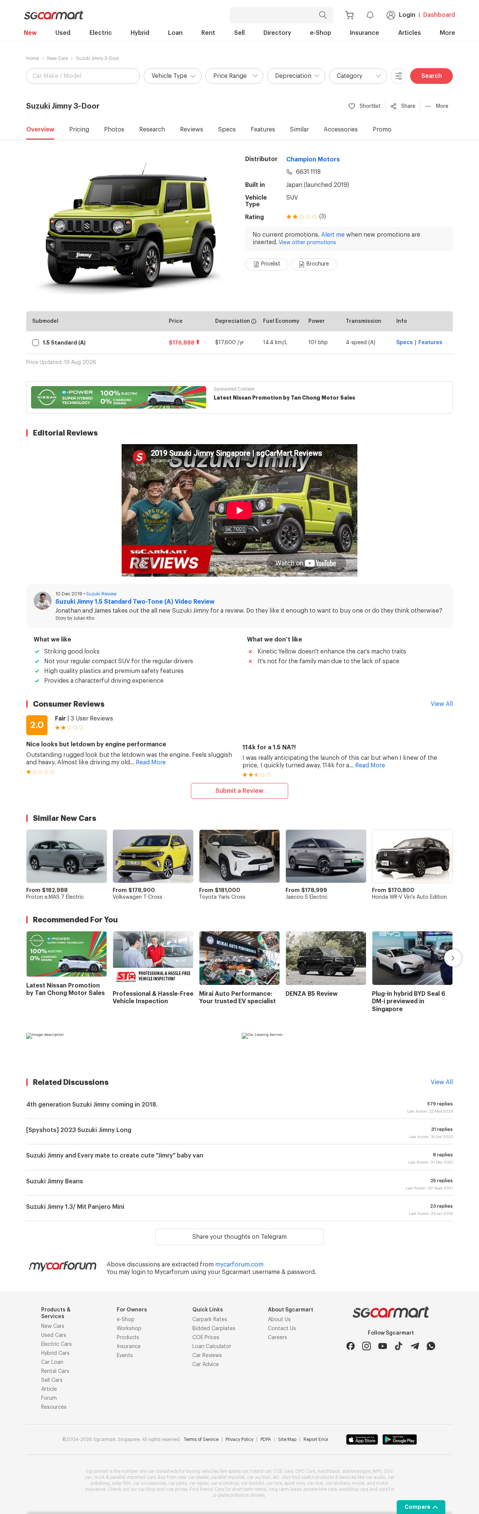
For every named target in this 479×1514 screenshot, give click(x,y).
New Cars (57, 58)
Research (152, 130)
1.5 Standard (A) (64, 342)
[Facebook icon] (350, 1346)
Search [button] (431, 76)
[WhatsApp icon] (431, 1346)
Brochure (317, 264)
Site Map (287, 1439)
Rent (208, 33)
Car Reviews (207, 1355)
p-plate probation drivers (239, 1495)
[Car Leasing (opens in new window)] (347, 1048)
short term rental (249, 1489)
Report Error (315, 1439)
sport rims (294, 1483)
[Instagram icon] (366, 1346)
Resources (54, 1407)
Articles (409, 33)
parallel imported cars (133, 1477)
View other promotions (307, 242)
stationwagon (356, 1471)
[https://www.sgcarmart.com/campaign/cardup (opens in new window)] (131, 1048)
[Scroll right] (444, 958)
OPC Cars (305, 1471)
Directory (277, 33)
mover (358, 1483)
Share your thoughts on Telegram (239, 1237)
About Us (279, 1319)
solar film (121, 1483)
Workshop (129, 1328)
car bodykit (252, 1483)
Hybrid (140, 33)
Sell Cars (51, 1380)
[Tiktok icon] (398, 1346)
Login (407, 15)
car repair (198, 1483)
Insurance (364, 33)
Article (49, 1389)
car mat (315, 1483)
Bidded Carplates (213, 1328)
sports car (238, 1471)
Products (128, 1337)
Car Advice (205, 1364)
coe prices (176, 1489)
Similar (299, 130)
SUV (292, 198)
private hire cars (320, 1489)
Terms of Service (201, 1439)
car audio (375, 1477)
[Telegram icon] (415, 1346)
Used (62, 33)
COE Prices (205, 1337)
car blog (146, 1489)
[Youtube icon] (382, 1346)
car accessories (149, 1483)
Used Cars (53, 1335)
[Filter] (398, 76)
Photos (114, 130)
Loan (175, 33)
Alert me (333, 235)
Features (263, 130)
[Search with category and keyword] (323, 15)
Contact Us (282, 1328)
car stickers (338, 1483)
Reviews (191, 130)
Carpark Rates (209, 1319)
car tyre (274, 1483)
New (30, 33)
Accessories (341, 130)
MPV (377, 1471)
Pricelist (270, 264)
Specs (227, 130)
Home (32, 58)
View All (442, 704)
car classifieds (163, 1471)
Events (125, 1355)
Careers (277, 1337)
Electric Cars (56, 1344)
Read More (151, 762)
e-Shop (320, 33)
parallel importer (228, 1477)
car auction (259, 1477)
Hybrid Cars (55, 1353)
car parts (177, 1483)
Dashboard (439, 15)
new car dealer (193, 1477)
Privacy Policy (239, 1439)
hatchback (329, 1471)
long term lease (285, 1489)
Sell (239, 33)
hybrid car (260, 1471)
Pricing (79, 130)
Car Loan (52, 1362)
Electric (100, 33)
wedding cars (353, 1489)
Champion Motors (313, 160)
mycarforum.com (239, 1265)
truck (99, 1477)
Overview (40, 130)
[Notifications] (370, 14)
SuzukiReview (101, 594)
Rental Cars (55, 1371)
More (447, 33)
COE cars (283, 1471)
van (88, 1477)
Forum (49, 1398)
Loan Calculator (211, 1346)
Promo (382, 130)
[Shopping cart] (349, 15)
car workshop (225, 1483)
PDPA (265, 1439)
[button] (173, 76)
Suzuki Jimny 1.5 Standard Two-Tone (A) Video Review (134, 602)
